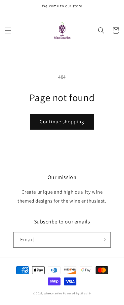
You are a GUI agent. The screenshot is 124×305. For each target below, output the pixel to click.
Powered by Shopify (77, 293)
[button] (8, 30)
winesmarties (53, 293)
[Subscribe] (103, 240)
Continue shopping (62, 121)
